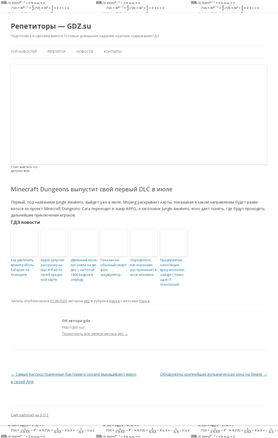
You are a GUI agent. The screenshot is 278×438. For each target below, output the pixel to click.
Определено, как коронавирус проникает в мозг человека (143, 267)
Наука (114, 300)
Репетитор (57, 51)
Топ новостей (24, 51)
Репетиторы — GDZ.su (51, 26)
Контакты (113, 51)
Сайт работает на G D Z (30, 415)
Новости (85, 51)
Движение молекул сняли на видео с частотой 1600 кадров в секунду (84, 270)
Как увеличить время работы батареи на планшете (22, 267)
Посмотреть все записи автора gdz (95, 333)
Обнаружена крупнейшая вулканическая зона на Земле (213, 374)
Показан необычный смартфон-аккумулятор (113, 267)
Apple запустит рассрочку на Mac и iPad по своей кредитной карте (52, 270)
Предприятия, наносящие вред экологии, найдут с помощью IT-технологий (172, 272)
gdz (87, 300)
